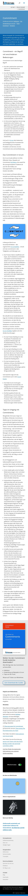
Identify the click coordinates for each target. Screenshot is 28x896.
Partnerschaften (7, 854)
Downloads (5, 877)
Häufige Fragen (6, 845)
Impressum (17, 892)
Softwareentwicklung (8, 840)
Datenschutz (22, 892)
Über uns (5, 842)
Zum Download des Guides (13, 683)
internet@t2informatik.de (18, 888)
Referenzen (6, 852)
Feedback (5, 865)
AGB (14, 892)
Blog (4, 875)
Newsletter (5, 879)
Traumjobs (5, 856)
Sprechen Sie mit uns (8, 863)
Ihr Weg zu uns (6, 868)
